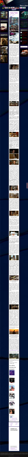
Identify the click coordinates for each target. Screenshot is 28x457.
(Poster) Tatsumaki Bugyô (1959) (11, 424)
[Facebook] (27, 183)
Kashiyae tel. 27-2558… (16, 424)
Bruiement (1, 37)
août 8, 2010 (13, 14)
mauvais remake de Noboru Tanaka (14, 350)
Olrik (11, 14)
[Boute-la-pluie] (4, 53)
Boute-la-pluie (2, 45)
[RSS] (27, 186)
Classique (13, 15)
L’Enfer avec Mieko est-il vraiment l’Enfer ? (24, 35)
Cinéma (11, 15)
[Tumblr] (27, 187)
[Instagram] (27, 184)
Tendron (1, 54)
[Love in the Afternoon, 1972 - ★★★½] (4, 29)
